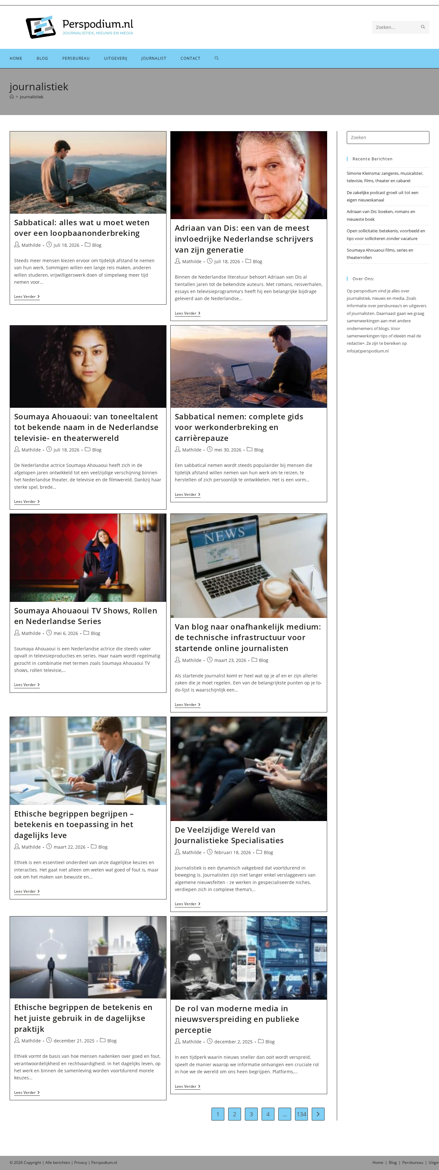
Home (377, 1162)
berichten (61, 1162)
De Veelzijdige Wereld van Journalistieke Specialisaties (229, 835)
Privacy (80, 1162)
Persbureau (412, 1162)
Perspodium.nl (104, 1162)
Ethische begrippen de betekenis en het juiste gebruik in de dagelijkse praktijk (83, 1018)
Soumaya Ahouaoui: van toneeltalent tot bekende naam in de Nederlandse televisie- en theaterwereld (86, 427)
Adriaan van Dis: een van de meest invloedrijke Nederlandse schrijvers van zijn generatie (244, 238)
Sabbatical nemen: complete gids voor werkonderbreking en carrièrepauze (239, 427)
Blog (97, 245)
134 (301, 1114)
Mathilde (31, 245)
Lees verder (27, 297)
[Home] (12, 97)
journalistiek (31, 97)
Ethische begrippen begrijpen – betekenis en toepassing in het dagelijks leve (74, 824)
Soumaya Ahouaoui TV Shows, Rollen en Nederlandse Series (85, 616)
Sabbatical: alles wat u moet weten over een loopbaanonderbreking (82, 227)
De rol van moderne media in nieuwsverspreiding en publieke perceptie (237, 1019)
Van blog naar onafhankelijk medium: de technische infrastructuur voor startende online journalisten (248, 637)
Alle (49, 1162)
